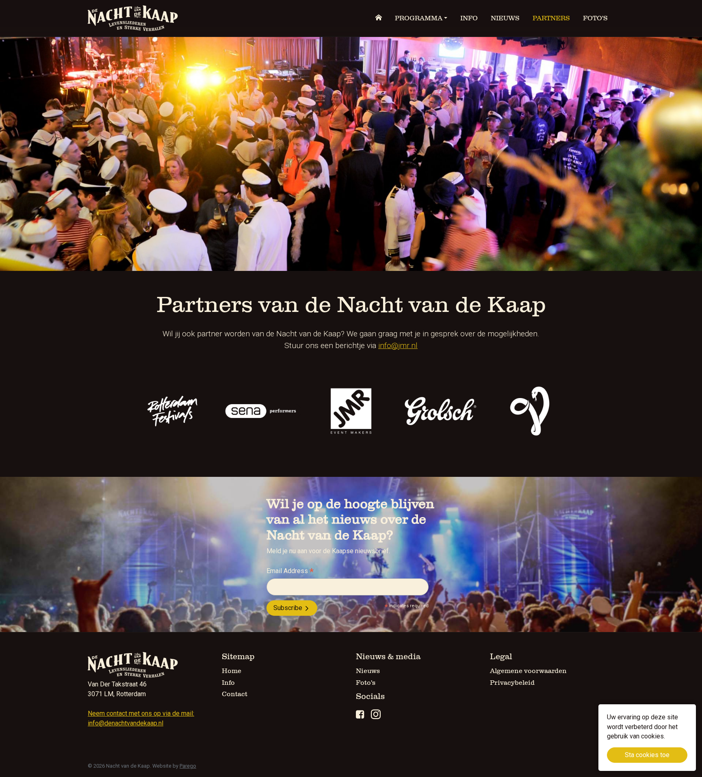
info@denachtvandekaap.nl (125, 723)
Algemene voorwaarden (528, 671)
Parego (188, 766)
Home (231, 671)
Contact (234, 694)
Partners (551, 18)
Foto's (595, 18)
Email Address (290, 571)
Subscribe (288, 608)
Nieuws (505, 18)
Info (469, 18)
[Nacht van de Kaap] (133, 18)
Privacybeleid (512, 682)
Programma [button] (418, 18)
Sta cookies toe (647, 755)
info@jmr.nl (398, 345)
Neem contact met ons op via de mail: (141, 713)
